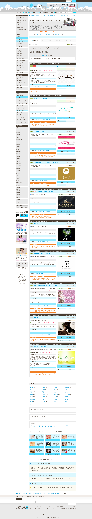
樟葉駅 (66, 401)
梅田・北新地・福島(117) (21, 20)
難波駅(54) (18, 132)
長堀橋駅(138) (18, 170)
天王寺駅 (55, 387)
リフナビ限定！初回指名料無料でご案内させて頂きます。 (40, 185)
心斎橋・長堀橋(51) (20, 37)
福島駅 (43, 392)
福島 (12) (19, 25)
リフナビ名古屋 (43, 498)
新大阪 (30, 12)
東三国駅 (55, 399)
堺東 (37, 12)
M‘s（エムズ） (36, 223)
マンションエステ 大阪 (55, 425)
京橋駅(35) (18, 175)
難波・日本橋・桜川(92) (21, 43)
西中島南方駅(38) (19, 182)
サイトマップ (60, 510)
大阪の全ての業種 (20, 93)
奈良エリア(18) (19, 85)
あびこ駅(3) (18, 189)
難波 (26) (19, 45)
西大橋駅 (55, 391)
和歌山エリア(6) (20, 89)
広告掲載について (37, 510)
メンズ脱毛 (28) (20, 105)
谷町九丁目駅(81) (19, 166)
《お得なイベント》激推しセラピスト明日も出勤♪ (42, 119)
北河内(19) (19, 68)
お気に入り (56, 12)
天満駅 (55, 392)
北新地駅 (43, 389)
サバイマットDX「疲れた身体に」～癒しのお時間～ (43, 211)
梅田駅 (43, 385)
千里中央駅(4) (18, 190)
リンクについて (55, 508)
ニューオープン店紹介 (47, 506)
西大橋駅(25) (18, 151)
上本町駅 (55, 396)
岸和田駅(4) (18, 199)
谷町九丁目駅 (67, 394)
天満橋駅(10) (18, 161)
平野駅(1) (18, 187)
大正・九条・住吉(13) (21, 58)
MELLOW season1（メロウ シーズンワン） (45, 66)
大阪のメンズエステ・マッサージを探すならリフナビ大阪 (46, 517)
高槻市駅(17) (18, 192)
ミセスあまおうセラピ (38, 131)
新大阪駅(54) (18, 147)
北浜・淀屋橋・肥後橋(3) (21, 29)
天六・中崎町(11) (20, 27)
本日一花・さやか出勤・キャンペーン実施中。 (42, 86)
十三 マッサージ (60, 426)
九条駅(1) (18, 183)
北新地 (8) (19, 24)
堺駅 (31, 403)
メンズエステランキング (47, 508)
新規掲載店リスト (40, 506)
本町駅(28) (18, 141)
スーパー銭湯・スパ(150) (21, 122)
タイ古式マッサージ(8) (21, 119)
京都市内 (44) (20, 80)
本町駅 (31, 389)
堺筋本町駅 (67, 387)
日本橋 (34, 12)
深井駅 (66, 403)
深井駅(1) (18, 201)
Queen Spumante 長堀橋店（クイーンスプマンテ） (45, 285)
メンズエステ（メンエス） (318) (22, 101)
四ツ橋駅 (43, 391)
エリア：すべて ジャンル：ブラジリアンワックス (39, 55)
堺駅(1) (17, 195)
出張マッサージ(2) (20, 77)
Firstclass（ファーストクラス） (40, 253)
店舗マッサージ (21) (21, 98)
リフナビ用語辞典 (72, 506)
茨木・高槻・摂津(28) (21, 65)
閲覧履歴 (52, 12)
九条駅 (43, 399)
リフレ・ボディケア (20, 114)
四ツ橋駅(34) (18, 149)
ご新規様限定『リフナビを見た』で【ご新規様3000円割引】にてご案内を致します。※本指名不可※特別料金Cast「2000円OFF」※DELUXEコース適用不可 (43, 217)
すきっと (34, 318)
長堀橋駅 (43, 396)
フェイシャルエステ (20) (22, 107)
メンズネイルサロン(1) (45, 410)
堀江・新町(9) (19, 36)
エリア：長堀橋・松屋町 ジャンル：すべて (38, 53)
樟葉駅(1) (18, 194)
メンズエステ (19, 97)
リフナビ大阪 (26, 498)
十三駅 (66, 397)
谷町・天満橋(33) (20, 51)
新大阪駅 (31, 391)
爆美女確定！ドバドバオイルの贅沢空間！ (41, 180)
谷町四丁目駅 (44, 394)
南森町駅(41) (18, 144)
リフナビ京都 (37, 498)
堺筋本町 (26, 12)
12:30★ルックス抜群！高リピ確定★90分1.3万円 (42, 334)
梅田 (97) (19, 22)
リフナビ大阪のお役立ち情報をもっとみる (69, 456)
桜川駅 (31, 392)
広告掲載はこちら (66, 508)
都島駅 (43, 397)
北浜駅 (66, 389)
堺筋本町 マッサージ (36, 426)
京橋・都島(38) (19, 55)
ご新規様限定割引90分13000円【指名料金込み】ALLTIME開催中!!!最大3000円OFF (43, 340)
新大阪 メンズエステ (53, 426)
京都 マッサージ (41, 425)
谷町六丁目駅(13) (19, 165)
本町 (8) (19, 32)
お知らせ (31, 510)
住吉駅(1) (18, 178)
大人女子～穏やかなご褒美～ (39, 98)
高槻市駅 (55, 401)
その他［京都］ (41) (21, 82)
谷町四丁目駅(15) (19, 163)
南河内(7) (18, 70)
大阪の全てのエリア (20, 17)
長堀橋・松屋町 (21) (21, 41)
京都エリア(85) (19, 78)
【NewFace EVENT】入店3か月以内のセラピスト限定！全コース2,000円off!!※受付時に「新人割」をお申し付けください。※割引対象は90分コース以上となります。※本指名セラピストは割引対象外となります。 (43, 279)
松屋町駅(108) (18, 168)
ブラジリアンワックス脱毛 (45, 426)
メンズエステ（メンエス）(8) (35, 410)
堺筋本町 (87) (20, 34)
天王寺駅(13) (18, 137)
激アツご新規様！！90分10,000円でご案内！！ (42, 305)
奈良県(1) (32, 417)
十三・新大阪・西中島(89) (21, 60)
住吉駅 (55, 397)
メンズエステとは (33, 508)
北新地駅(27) (18, 142)
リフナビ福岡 (55, 498)
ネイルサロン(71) (20, 112)
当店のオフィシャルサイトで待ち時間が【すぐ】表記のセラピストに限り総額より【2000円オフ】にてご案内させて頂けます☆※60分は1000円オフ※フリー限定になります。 (43, 374)
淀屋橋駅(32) (18, 130)
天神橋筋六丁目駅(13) (20, 159)
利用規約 (65, 510)
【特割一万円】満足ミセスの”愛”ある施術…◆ (42, 150)
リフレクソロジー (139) (22, 115)
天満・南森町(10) (20, 50)
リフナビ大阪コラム (46, 12)
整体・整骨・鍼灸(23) (21, 121)
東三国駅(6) (18, 185)
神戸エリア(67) (19, 83)
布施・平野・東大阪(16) (21, 67)
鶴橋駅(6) (18, 173)
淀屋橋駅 (55, 385)
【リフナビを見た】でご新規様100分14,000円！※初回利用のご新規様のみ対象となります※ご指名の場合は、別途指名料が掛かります (43, 125)
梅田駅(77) (18, 129)
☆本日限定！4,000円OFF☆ (39, 273)
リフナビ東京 (49, 498)
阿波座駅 (66, 391)
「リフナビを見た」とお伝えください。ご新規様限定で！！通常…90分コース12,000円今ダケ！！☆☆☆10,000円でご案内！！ (43, 311)
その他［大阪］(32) (20, 72)
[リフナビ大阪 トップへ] (24, 5)
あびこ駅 (31, 401)
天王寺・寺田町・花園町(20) (22, 56)
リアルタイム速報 (33, 506)
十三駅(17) (18, 180)
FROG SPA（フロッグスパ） (40, 347)
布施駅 (31, 404)
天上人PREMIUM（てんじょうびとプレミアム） (44, 162)
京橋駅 (31, 397)
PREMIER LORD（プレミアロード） (43, 191)
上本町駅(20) (18, 171)
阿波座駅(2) (18, 153)
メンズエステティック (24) (22, 103)
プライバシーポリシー (71, 510)
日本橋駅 (43, 387)
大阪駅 (31, 385)
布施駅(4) (18, 202)
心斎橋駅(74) (18, 134)
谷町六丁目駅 (56, 394)
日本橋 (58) (20, 46)
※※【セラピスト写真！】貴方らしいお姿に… (42, 241)
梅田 (40, 12)
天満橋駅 (31, 394)
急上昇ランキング (40, 508)
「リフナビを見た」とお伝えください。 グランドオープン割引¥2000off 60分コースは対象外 (43, 91)
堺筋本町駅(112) (19, 139)
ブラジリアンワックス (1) (22, 110)
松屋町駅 (31, 396)
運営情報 (55, 510)
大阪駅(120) (18, 127)
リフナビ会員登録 (44, 510)
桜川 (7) (19, 48)
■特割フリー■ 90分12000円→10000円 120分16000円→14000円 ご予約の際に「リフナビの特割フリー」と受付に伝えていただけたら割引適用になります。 (43, 156)
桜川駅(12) (18, 154)
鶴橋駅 (66, 396)
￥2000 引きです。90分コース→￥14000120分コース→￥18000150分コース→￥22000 (43, 247)
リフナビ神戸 (32, 498)
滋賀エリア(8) (19, 87)
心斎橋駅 (31, 387)
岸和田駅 (55, 403)
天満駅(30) (18, 158)
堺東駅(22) (18, 197)
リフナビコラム (66, 506)
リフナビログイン (50, 510)
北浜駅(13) (18, 146)
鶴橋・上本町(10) (20, 53)
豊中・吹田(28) (19, 63)
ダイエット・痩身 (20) (21, 108)
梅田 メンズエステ (48, 425)
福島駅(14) (18, 156)
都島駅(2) (18, 177)
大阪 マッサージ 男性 (34, 425)
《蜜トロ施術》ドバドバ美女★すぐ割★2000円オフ (43, 369)
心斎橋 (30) (20, 39)
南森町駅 (55, 389)
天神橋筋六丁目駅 (68, 392)
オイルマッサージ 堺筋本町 (64, 425)
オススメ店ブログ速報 (55, 506)
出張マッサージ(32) (20, 19)
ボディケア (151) (21, 117)
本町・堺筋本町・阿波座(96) (22, 31)
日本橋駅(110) (18, 136)
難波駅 (66, 385)
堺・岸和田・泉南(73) (21, 62)
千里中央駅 (44, 401)
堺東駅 (43, 403)
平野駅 (66, 399)
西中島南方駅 (32, 399)
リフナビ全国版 (19, 498)
